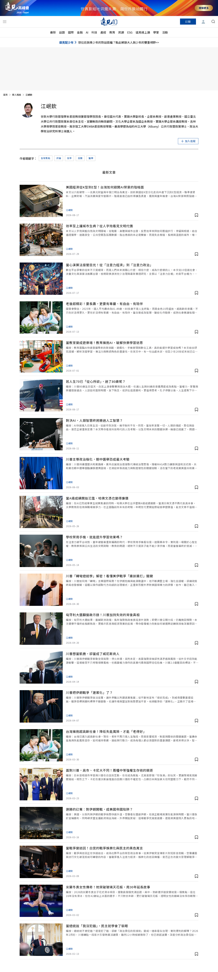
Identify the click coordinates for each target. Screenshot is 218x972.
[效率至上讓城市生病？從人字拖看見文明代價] (41, 240)
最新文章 (109, 172)
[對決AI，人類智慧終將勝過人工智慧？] (41, 434)
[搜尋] (213, 21)
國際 (71, 32)
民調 (121, 32)
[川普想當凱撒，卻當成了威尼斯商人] (41, 667)
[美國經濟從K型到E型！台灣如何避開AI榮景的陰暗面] (41, 201)
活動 (165, 32)
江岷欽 (69, 210)
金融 (80, 32)
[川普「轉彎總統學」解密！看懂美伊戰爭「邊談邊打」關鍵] (41, 590)
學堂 (156, 32)
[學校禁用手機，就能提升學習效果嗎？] (41, 551)
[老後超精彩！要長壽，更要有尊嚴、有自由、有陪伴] (41, 317)
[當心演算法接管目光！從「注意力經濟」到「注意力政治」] (41, 279)
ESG (129, 32)
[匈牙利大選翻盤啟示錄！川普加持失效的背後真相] (41, 628)
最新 (53, 32)
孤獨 (80, 158)
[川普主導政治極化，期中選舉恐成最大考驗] (41, 473)
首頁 (5, 94)
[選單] (4, 21)
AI (87, 32)
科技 (94, 32)
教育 (112, 32)
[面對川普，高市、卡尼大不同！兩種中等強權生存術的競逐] (41, 784)
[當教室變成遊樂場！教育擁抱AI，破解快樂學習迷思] (41, 356)
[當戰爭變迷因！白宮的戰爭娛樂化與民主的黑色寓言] (41, 862)
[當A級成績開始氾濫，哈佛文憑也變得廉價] (41, 512)
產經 (103, 32)
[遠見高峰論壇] (17, 8)
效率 (69, 158)
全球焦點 (45, 158)
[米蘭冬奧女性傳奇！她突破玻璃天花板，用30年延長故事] (41, 901)
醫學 (91, 158)
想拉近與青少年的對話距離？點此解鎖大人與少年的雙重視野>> (118, 42)
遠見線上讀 (143, 32)
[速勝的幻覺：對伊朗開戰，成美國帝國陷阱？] (41, 823)
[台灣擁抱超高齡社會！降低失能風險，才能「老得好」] (41, 745)
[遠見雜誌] (109, 22)
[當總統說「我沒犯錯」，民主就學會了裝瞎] (41, 939)
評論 (58, 158)
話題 (62, 32)
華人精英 (16, 94)
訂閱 (188, 21)
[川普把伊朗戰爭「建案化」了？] (41, 706)
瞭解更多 (204, 8)
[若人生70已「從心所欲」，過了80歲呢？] (41, 395)
